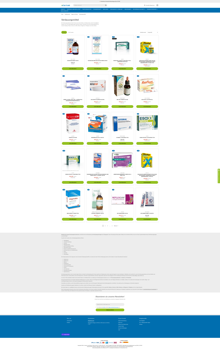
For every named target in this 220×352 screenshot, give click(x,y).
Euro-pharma (147, 98)
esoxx (122, 59)
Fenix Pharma (122, 136)
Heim (62, 14)
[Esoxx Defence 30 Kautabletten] (73, 160)
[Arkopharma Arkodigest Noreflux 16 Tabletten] (122, 160)
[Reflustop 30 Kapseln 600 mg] (98, 86)
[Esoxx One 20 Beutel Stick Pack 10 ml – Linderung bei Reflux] (122, 47)
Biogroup (97, 98)
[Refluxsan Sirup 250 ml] (122, 199)
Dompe (97, 136)
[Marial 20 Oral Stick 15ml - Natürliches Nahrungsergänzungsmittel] (73, 86)
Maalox (147, 59)
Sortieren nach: (143, 32)
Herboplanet (122, 98)
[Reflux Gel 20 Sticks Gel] (147, 86)
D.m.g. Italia (73, 59)
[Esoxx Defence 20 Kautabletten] (147, 123)
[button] (219, 176)
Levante (72, 136)
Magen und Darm (74, 14)
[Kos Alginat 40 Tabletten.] (73, 199)
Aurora (72, 98)
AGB (104, 307)
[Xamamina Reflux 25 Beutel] (98, 123)
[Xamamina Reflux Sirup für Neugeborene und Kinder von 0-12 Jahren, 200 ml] (98, 160)
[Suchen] (105, 5)
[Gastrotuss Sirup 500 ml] (73, 47)
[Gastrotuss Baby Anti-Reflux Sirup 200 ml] (98, 47)
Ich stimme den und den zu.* (108, 307)
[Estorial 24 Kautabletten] (122, 123)
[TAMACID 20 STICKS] (73, 123)
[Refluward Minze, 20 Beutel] (147, 199)
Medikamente (67, 14)
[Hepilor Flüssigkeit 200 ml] (98, 199)
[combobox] (90, 5)
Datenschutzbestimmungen (113, 307)
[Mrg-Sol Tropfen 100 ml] (122, 86)
